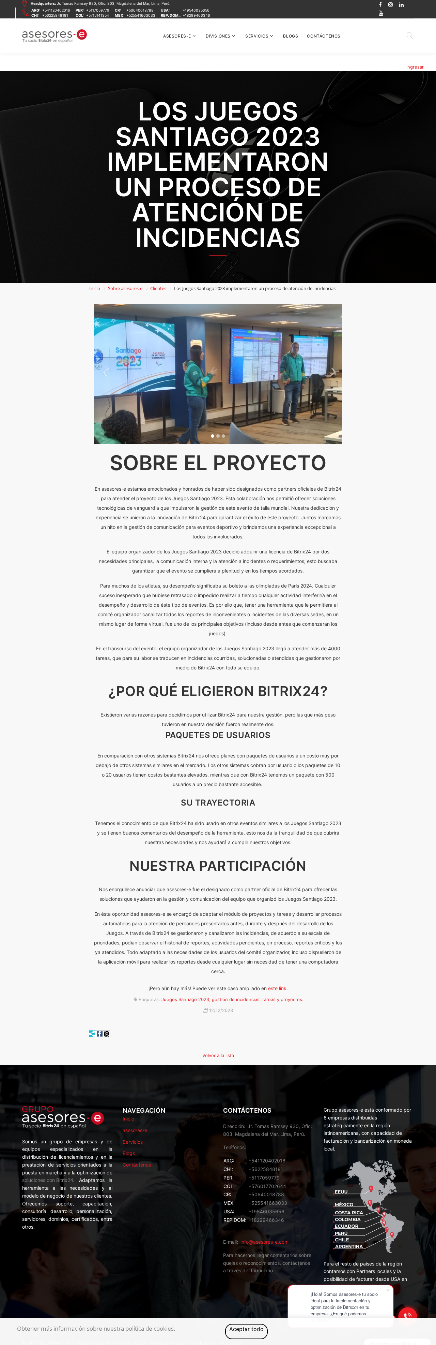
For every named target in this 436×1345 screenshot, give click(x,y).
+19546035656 (196, 10)
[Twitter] (106, 1034)
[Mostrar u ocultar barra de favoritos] (92, 1033)
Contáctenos (324, 36)
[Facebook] (100, 1034)
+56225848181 (55, 15)
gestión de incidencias (236, 999)
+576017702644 (267, 1186)
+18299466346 (196, 15)
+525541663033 (140, 15)
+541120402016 (56, 10)
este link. (278, 988)
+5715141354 (97, 15)
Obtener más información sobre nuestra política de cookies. (96, 1328)
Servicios (256, 36)
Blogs (290, 36)
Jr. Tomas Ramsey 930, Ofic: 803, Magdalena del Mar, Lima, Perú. (100, 3)
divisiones (218, 36)
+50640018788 (140, 10)
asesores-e (177, 36)
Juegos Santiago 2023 (185, 999)
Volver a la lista (218, 1055)
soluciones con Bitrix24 (47, 1180)
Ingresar (415, 67)
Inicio (128, 1119)
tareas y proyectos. (282, 999)
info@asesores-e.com (264, 1242)
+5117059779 (97, 10)
